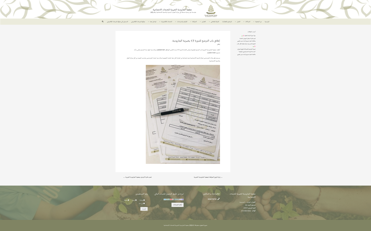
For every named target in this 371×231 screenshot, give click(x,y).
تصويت (144, 209)
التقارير (204, 22)
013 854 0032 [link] (246, 211)
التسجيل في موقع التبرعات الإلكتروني (117, 22)
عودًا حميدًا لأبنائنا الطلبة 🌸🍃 (248, 35)
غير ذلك (141, 203)
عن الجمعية (258, 22)
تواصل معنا (153, 22)
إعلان (218, 44)
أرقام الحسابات (177, 205)
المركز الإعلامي (215, 22)
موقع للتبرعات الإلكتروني (138, 22)
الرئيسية (267, 22)
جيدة (133, 200)
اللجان (238, 22)
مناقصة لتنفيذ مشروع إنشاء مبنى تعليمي (246, 54)
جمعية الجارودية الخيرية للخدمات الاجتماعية (172, 9)
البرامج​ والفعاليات (227, 22)
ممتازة (141, 200)
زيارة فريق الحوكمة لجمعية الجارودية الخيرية (208, 177)
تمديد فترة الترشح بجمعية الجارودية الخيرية (137, 177)
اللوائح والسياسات (182, 22)
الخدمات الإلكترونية (166, 22)
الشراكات (247, 22)
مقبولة (125, 200)
